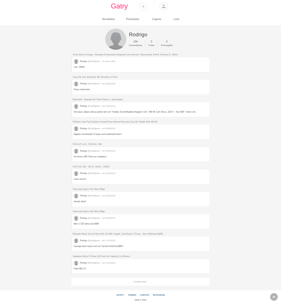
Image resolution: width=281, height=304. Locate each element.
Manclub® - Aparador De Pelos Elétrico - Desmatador (98, 99)
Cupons (156, 19)
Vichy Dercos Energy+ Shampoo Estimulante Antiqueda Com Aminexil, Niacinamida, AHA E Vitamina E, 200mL (125, 54)
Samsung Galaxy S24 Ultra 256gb (89, 189)
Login (164, 6)
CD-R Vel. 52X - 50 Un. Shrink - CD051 (91, 166)
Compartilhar (143, 6)
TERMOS (132, 295)
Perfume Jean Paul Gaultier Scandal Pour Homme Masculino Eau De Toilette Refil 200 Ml (115, 122)
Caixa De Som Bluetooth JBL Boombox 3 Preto (95, 77)
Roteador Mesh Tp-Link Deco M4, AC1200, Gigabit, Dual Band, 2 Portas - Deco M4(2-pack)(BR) (118, 234)
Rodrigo (89, 61)
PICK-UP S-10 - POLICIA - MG (87, 144)
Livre (176, 19)
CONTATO (144, 295)
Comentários (135, 43)
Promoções (132, 19)
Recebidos (108, 19)
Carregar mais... (141, 282)
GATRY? (120, 295)
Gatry (119, 6)
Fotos (151, 43)
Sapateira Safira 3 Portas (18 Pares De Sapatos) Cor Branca (101, 256)
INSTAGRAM (159, 295)
